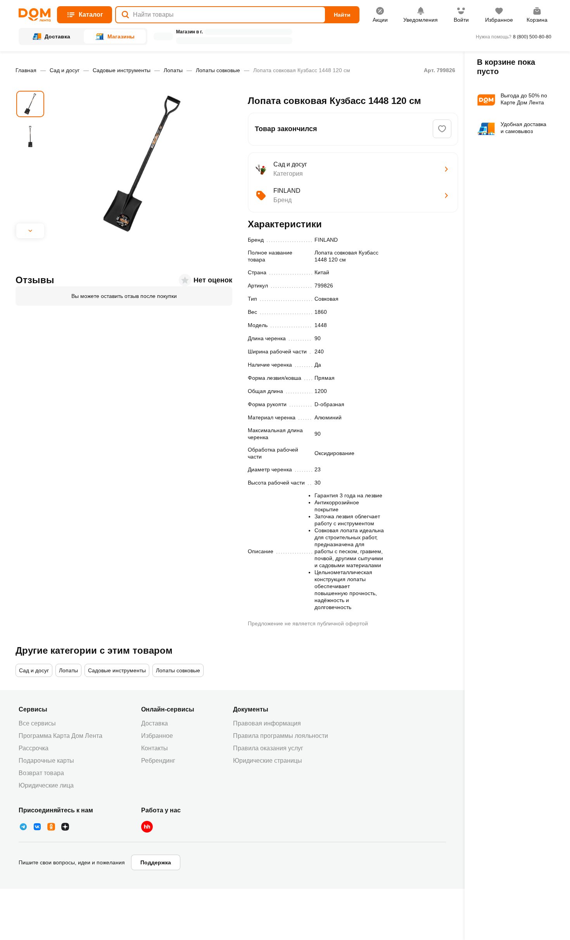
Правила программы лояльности (280, 735)
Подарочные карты (46, 760)
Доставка (154, 723)
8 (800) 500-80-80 (532, 37)
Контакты (154, 748)
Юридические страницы (267, 760)
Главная (26, 70)
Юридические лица (46, 785)
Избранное (157, 735)
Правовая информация (267, 723)
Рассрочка (33, 748)
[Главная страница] (35, 15)
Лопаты (173, 70)
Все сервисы (37, 723)
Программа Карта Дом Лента (60, 735)
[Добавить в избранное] (442, 129)
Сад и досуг (64, 70)
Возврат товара (41, 773)
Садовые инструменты (121, 70)
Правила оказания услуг (268, 748)
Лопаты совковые (218, 70)
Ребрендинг (158, 760)
